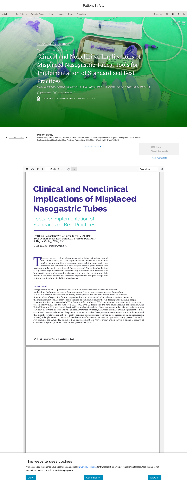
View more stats (159, 158)
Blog (70, 14)
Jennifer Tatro (69, 86)
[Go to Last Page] (62, 169)
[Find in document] (162, 169)
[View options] (26, 169)
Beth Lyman (95, 86)
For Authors (21, 14)
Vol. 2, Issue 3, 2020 (46, 50)
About (51, 14)
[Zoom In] (137, 169)
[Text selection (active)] (74, 169)
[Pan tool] (68, 169)
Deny (32, 477)
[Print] (32, 169)
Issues (61, 14)
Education (81, 14)
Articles (5, 14)
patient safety (46, 93)
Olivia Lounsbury (46, 86)
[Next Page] (58, 169)
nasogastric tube (65, 93)
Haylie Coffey (137, 86)
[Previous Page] (42, 169)
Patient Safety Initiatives (53, 44)
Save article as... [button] (93, 146)
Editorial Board (37, 14)
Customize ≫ (94, 477)
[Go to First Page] (38, 169)
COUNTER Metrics (88, 466)
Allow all (155, 477)
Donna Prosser (116, 86)
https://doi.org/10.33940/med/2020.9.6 (76, 99)
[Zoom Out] (134, 169)
